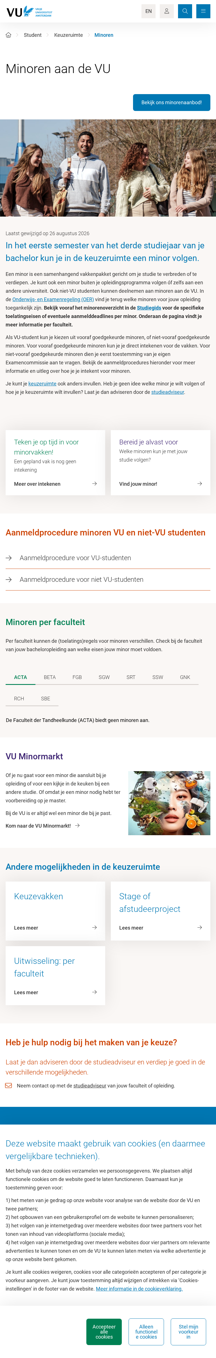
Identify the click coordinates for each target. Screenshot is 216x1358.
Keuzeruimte (68, 35)
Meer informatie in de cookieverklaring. (139, 1289)
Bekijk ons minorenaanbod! (171, 102)
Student (33, 35)
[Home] (8, 35)
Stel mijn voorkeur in (188, 1332)
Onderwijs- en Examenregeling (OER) (53, 299)
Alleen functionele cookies (146, 1332)
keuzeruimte (42, 384)
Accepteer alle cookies (104, 1332)
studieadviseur (167, 392)
